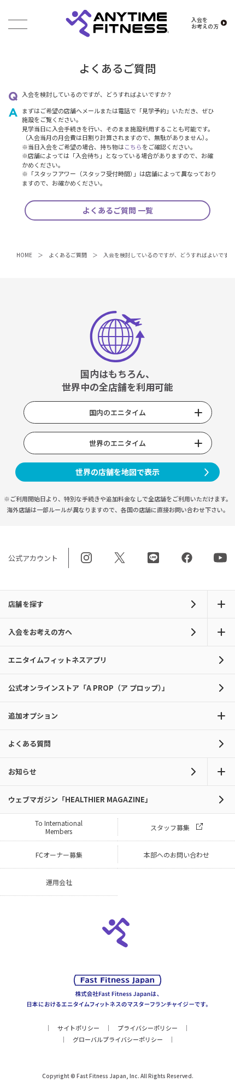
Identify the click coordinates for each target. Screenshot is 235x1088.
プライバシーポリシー (148, 1027)
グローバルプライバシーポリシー (118, 1039)
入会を (205, 23)
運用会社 (59, 882)
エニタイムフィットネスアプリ (57, 660)
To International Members (59, 827)
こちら (133, 146)
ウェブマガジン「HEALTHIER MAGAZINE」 (80, 799)
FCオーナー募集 (59, 854)
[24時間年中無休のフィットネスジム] (117, 24)
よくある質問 (29, 743)
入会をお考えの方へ (40, 632)
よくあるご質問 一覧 (118, 210)
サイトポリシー (78, 1027)
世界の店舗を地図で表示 (117, 471)
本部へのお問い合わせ (176, 854)
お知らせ (22, 771)
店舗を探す (26, 604)
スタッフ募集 (170, 827)
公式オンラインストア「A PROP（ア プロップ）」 (88, 687)
